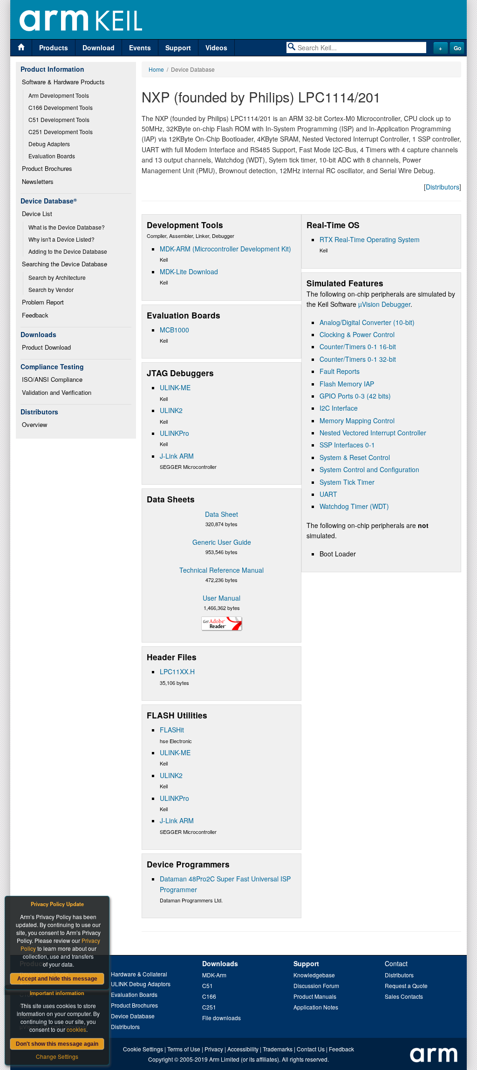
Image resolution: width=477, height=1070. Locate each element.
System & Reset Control (355, 457)
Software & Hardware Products (63, 81)
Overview (34, 424)
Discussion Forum (316, 985)
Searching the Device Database (64, 263)
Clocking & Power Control (357, 334)
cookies (76, 1029)
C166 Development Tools (60, 107)
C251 (209, 1007)
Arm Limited (224, 1059)
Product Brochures (47, 168)
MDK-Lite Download (189, 271)
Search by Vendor (51, 289)
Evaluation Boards (51, 156)
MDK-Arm (214, 975)
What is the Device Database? (66, 227)
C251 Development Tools (60, 131)
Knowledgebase (314, 975)
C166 (209, 996)
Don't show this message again (57, 1044)
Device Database (133, 1016)
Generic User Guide (221, 542)
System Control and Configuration (369, 469)
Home (156, 69)
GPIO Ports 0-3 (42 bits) (355, 395)
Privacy (213, 1049)
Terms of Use (183, 1049)
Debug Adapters (49, 144)
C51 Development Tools (58, 119)
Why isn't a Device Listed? (61, 239)
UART (328, 494)
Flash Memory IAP (347, 383)
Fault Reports (340, 371)
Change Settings (57, 1056)
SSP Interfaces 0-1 (347, 444)
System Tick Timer (347, 482)
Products (53, 47)
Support (178, 47)
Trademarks (278, 1049)
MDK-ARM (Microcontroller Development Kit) (225, 248)
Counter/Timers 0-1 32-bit (358, 359)
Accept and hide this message (57, 978)
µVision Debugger (384, 304)
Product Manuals (314, 996)
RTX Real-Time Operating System (370, 239)
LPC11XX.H (177, 671)
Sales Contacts (404, 996)
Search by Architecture (57, 277)
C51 (207, 985)
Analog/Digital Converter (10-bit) (367, 322)
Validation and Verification (56, 392)
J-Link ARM (177, 456)
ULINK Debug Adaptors (140, 984)
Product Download (46, 347)
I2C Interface (339, 408)
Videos (216, 47)
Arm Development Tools (58, 95)
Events (140, 47)
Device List (37, 213)
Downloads (220, 963)
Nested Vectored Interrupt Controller (373, 432)
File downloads (221, 1018)
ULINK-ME (175, 387)
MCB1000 (174, 329)
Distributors (442, 186)
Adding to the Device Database (67, 251)
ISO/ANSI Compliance (52, 379)
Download (98, 47)
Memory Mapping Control (357, 420)
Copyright (160, 1059)
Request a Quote (406, 985)
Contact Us (311, 1049)
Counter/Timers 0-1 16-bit (358, 346)
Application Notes (315, 1007)
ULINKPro (174, 433)
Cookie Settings (143, 1049)
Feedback (35, 315)
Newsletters (38, 181)
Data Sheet (221, 514)
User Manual (221, 598)
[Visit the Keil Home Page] (21, 48)
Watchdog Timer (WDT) (354, 506)
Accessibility (243, 1049)
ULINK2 (171, 410)
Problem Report (43, 302)
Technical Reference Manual (221, 570)
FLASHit (172, 729)
